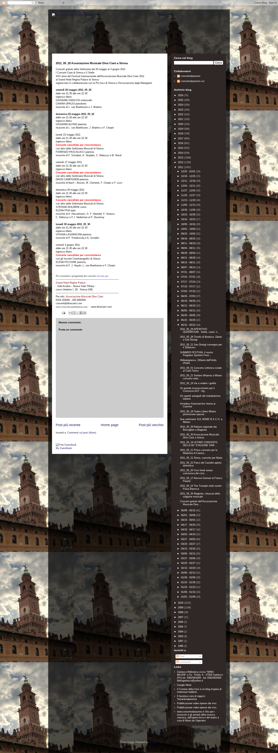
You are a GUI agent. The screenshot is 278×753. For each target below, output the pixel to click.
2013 (181, 157)
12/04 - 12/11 (188, 185)
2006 (181, 621)
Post (181, 656)
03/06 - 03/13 (188, 553)
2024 (181, 104)
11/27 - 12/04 (188, 190)
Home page (109, 425)
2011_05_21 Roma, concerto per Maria (201, 457)
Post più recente (68, 425)
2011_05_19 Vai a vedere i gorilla (198, 383)
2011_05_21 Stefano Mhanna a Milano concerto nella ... (201, 377)
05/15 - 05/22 (188, 324)
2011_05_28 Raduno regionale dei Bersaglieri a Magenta (198, 428)
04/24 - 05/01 (188, 519)
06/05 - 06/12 (188, 310)
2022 (181, 114)
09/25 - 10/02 (188, 233)
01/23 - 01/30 (188, 582)
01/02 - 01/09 (188, 596)
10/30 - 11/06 (188, 209)
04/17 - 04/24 (188, 524)
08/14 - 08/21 (188, 262)
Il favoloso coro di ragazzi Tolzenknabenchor (191, 698)
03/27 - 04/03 (188, 539)
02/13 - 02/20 (188, 568)
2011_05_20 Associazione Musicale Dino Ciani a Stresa (199, 436)
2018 (181, 133)
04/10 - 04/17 (188, 529)
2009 (181, 607)
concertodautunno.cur (192, 81)
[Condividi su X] (77, 313)
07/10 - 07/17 (188, 286)
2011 (181, 167)
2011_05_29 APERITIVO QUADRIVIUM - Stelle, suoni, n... (200, 331)
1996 (181, 646)
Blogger (153, 742)
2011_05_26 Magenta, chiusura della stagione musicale (200, 495)
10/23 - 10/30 (188, 214)
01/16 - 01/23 (188, 587)
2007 (181, 617)
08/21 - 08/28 (188, 257)
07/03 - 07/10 (188, 291)
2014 (181, 152)
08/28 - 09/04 (188, 253)
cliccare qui (102, 275)
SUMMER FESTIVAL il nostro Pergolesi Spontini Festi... (196, 354)
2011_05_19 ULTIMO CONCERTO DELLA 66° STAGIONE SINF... (198, 444)
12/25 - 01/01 (188, 171)
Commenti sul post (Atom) (81, 432)
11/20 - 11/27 (188, 195)
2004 (181, 631)
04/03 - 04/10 (188, 534)
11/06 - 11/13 (188, 204)
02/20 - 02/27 (188, 563)
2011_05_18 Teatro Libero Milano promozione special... (198, 413)
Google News (184, 685)
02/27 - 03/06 (188, 558)
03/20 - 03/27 (188, 544)
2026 (181, 95)
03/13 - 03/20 (188, 548)
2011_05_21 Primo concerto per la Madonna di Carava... (198, 451)
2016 (181, 143)
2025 (181, 100)
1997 (181, 641)
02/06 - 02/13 (188, 572)
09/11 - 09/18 (188, 243)
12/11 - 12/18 (188, 180)
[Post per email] (63, 312)
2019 (181, 128)
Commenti (184, 662)
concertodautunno (190, 76)
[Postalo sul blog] (74, 313)
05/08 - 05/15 (188, 510)
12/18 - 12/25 (188, 176)
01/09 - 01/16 (188, 592)
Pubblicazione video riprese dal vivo (196, 703)
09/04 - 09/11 (188, 248)
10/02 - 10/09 (188, 229)
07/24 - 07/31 (188, 276)
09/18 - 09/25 (188, 238)
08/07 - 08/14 (188, 267)
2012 (181, 162)
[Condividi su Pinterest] (85, 313)
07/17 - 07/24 (188, 281)
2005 (181, 626)
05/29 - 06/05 (188, 315)
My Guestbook (64, 448)
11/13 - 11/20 (188, 200)
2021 (181, 119)
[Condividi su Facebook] (81, 313)
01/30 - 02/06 (188, 577)
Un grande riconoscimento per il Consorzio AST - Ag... (197, 390)
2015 (181, 148)
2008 (181, 612)
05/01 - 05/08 (188, 515)
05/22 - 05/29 (188, 320)
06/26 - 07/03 (188, 296)
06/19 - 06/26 (188, 300)
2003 (181, 636)
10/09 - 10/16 (188, 224)
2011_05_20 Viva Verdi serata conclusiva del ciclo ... (196, 472)
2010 (181, 602)
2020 (181, 124)
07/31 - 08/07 (188, 272)
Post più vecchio (151, 425)
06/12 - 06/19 (188, 305)
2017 (181, 138)
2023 (181, 109)
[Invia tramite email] (70, 313)
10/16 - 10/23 (188, 219)
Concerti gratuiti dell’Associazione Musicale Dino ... (198, 503)
